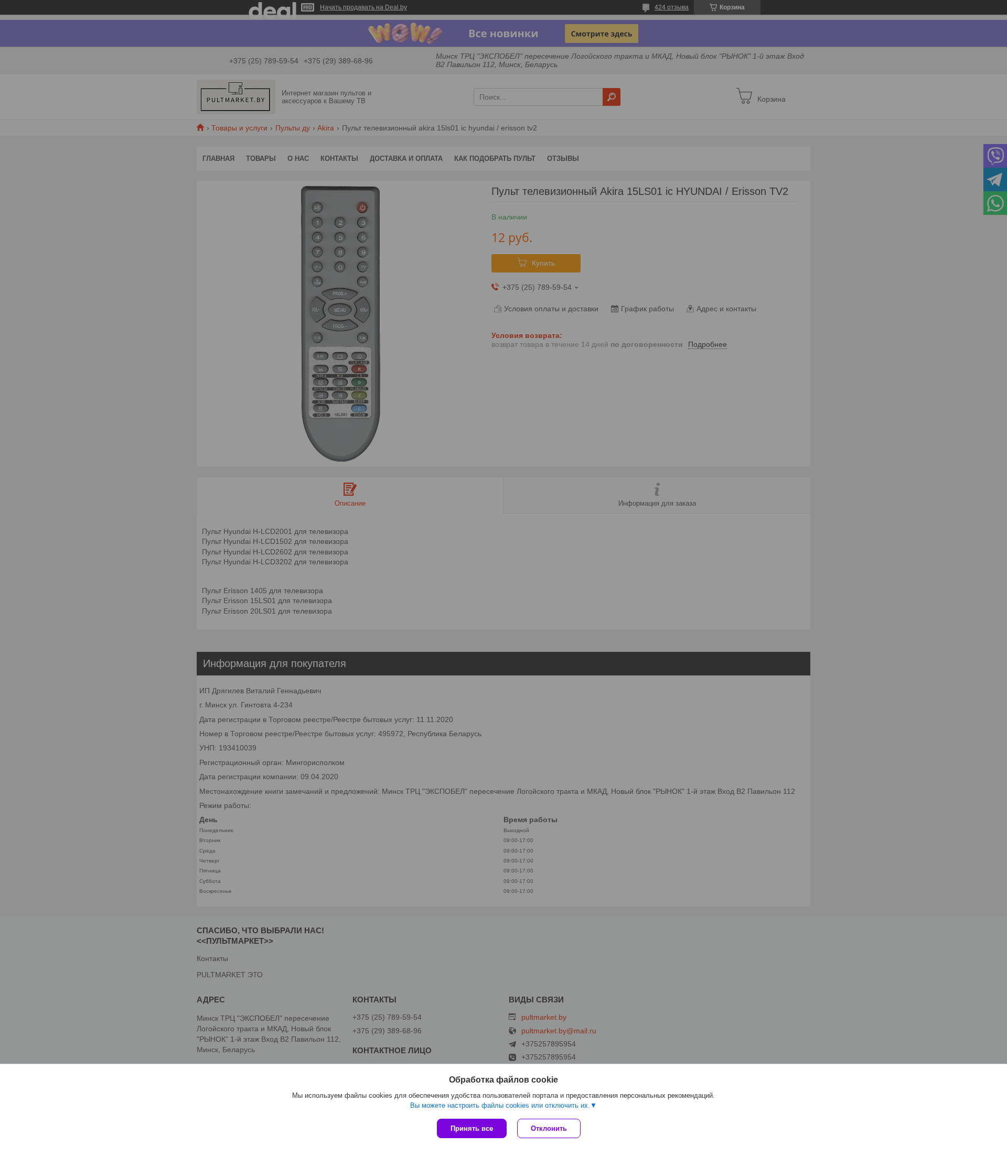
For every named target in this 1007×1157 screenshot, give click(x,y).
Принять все (472, 1128)
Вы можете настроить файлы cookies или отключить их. (500, 1105)
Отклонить (549, 1128)
